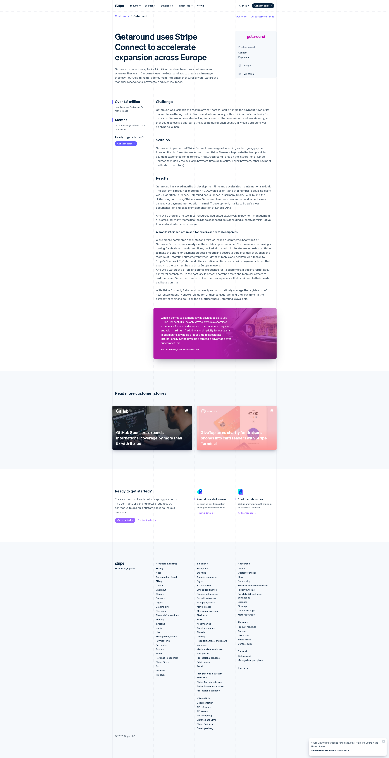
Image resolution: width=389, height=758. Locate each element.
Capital (159, 585)
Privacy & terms (246, 589)
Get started (124, 520)
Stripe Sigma (162, 662)
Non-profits (203, 653)
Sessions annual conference (253, 585)
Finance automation (207, 593)
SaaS (199, 619)
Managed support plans (250, 660)
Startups (201, 572)
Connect (160, 598)
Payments (161, 645)
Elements (161, 610)
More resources (246, 614)
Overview (241, 16)
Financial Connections (167, 615)
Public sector (204, 662)
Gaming (201, 636)
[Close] (383, 742)
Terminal (160, 670)
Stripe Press (244, 639)
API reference (246, 512)
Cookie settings (246, 610)
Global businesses (206, 598)
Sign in (243, 5)
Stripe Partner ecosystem (210, 686)
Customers (122, 16)
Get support (244, 655)
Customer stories (247, 572)
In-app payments (206, 602)
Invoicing (160, 623)
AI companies (204, 623)
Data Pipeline (163, 606)
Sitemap (242, 606)
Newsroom (244, 635)
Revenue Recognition (167, 657)
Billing (159, 581)
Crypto (159, 602)
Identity (160, 619)
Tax (158, 666)
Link (158, 632)
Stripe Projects (205, 723)
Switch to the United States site (329, 750)
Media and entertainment (210, 649)
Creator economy (206, 627)
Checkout (161, 589)
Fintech (201, 632)
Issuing (159, 627)
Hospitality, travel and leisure (212, 640)
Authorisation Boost (166, 576)
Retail (200, 666)
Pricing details (205, 512)
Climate (160, 593)
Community (244, 581)
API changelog (204, 715)
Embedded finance (207, 589)
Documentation (205, 702)
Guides (241, 568)
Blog (240, 576)
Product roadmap (247, 626)
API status (202, 711)
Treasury (160, 674)
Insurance (202, 645)
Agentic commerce (207, 576)
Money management (208, 610)
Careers (242, 631)
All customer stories (262, 16)
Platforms (202, 615)
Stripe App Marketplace (209, 682)
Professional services (208, 657)
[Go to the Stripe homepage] (118, 564)
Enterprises (203, 568)
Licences (243, 601)
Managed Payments (166, 636)
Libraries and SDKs (207, 719)
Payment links (163, 640)
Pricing (200, 5)
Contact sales (262, 5)
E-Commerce (204, 585)
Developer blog (205, 728)
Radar (159, 653)
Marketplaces (204, 606)
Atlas (158, 572)
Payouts (160, 649)
